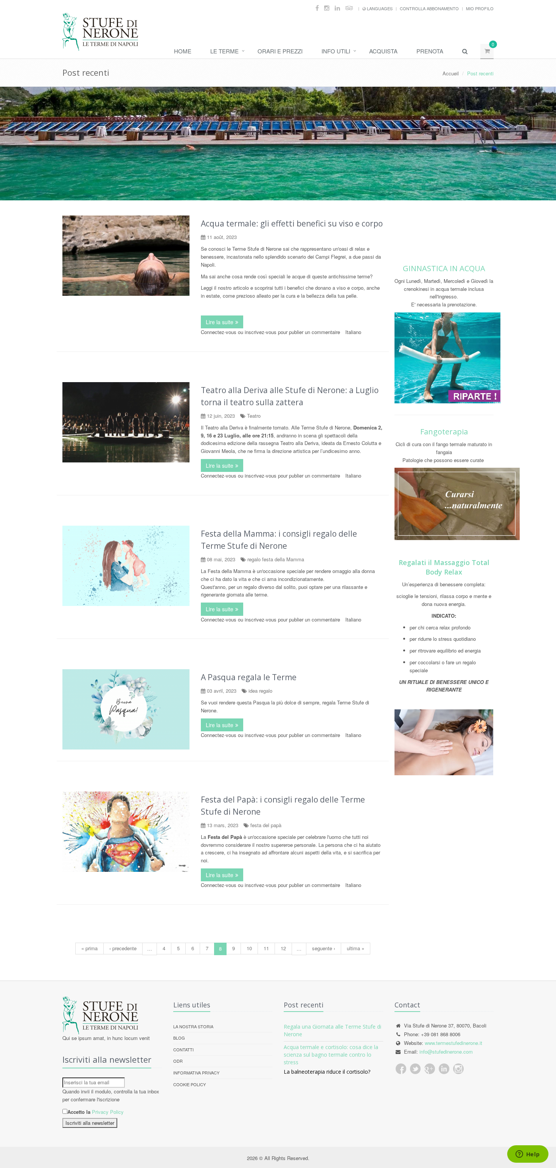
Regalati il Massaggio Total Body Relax (444, 567)
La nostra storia (193, 1026)
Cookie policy (189, 1084)
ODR (178, 1061)
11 (266, 948)
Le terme (224, 51)
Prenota (429, 51)
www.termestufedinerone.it (453, 1042)
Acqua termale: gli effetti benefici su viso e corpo (292, 223)
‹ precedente (123, 948)
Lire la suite (224, 322)
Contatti (183, 1049)
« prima (89, 948)
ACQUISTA (383, 51)
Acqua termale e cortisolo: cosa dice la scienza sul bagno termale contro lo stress (331, 1054)
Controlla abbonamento (429, 8)
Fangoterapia (444, 431)
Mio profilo (480, 8)
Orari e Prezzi (280, 51)
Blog (179, 1038)
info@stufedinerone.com (446, 1051)
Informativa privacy (196, 1073)
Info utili (335, 51)
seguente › (323, 948)
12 (283, 948)
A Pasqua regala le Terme (249, 677)
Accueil (451, 73)
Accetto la (78, 1111)
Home (182, 51)
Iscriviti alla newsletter (89, 1122)
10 (249, 948)
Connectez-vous (218, 332)
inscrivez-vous (260, 332)
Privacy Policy (108, 1111)
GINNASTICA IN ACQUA (444, 268)
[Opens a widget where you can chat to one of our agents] (527, 1154)
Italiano (353, 332)
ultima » (355, 948)
